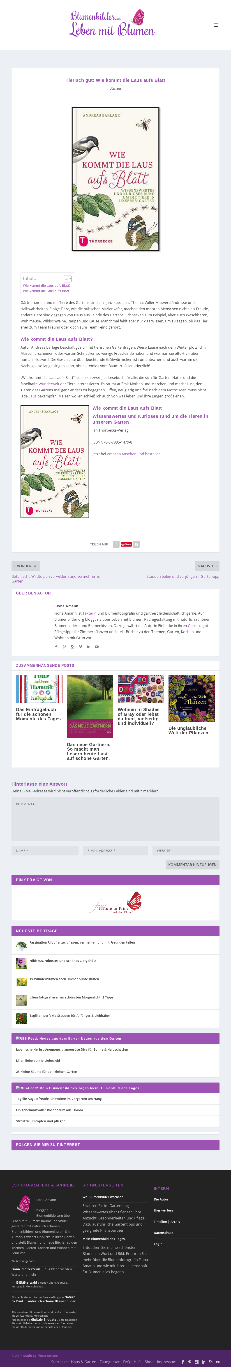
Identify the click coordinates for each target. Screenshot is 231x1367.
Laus (33, 396)
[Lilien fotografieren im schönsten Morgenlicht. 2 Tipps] (21, 1000)
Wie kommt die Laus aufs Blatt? (46, 285)
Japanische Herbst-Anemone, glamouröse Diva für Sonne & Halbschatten (72, 1049)
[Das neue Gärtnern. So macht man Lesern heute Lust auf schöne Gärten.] (90, 706)
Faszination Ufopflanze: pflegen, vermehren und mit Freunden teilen (82, 942)
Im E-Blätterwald (24, 1282)
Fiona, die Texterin (26, 1269)
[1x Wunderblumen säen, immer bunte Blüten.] (21, 982)
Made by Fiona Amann (40, 1355)
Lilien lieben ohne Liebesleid (38, 1060)
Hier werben (163, 1210)
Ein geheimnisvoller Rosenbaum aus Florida (49, 1110)
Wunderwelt (49, 383)
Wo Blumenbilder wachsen (103, 1197)
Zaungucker (110, 1361)
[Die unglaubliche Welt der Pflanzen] (192, 698)
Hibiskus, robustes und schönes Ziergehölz (63, 960)
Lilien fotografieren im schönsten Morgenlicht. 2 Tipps (71, 997)
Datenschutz (163, 1233)
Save (128, 544)
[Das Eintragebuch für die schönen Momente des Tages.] (39, 689)
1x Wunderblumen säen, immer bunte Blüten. (65, 979)
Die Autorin (162, 1199)
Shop (149, 1361)
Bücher (115, 88)
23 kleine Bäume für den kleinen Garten (46, 1071)
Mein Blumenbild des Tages (114, 1088)
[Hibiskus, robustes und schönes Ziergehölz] (21, 963)
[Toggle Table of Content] (65, 279)
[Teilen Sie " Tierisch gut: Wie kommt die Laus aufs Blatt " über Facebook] (116, 544)
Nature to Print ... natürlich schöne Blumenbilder (44, 1299)
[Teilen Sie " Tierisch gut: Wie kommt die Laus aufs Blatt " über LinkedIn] (136, 544)
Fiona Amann (66, 606)
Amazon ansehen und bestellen (134, 453)
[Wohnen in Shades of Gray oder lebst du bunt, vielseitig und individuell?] (141, 689)
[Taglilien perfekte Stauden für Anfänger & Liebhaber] (21, 1018)
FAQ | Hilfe (132, 1361)
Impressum (166, 1361)
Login (158, 1244)
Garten (194, 625)
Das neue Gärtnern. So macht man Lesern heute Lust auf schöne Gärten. (89, 751)
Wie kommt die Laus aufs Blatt (46, 291)
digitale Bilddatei (44, 1319)
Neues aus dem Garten (101, 1038)
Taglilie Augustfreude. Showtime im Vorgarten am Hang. (59, 1099)
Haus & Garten (83, 1361)
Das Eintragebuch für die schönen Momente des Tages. (39, 714)
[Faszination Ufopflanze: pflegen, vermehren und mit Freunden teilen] (21, 945)
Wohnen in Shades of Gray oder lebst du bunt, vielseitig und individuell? (139, 716)
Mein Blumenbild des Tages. (104, 1239)
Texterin (90, 613)
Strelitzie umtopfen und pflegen (40, 1121)
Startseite (59, 1361)
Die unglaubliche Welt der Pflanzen (188, 730)
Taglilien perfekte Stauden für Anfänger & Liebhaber (70, 1015)
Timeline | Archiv (167, 1221)
